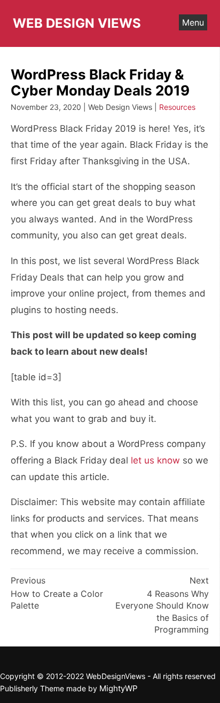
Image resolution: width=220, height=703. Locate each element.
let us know (155, 460)
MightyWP (118, 688)
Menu (193, 22)
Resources (177, 106)
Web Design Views (77, 23)
